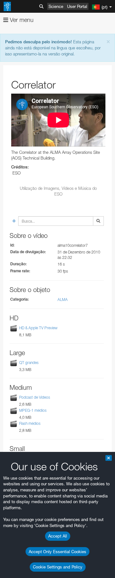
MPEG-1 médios (33, 410)
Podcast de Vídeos (34, 397)
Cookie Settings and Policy (57, 566)
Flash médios (30, 423)
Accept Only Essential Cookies (57, 551)
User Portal (77, 6)
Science (56, 6)
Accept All (57, 536)
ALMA (62, 299)
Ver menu (21, 20)
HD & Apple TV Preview (38, 327)
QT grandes (29, 362)
